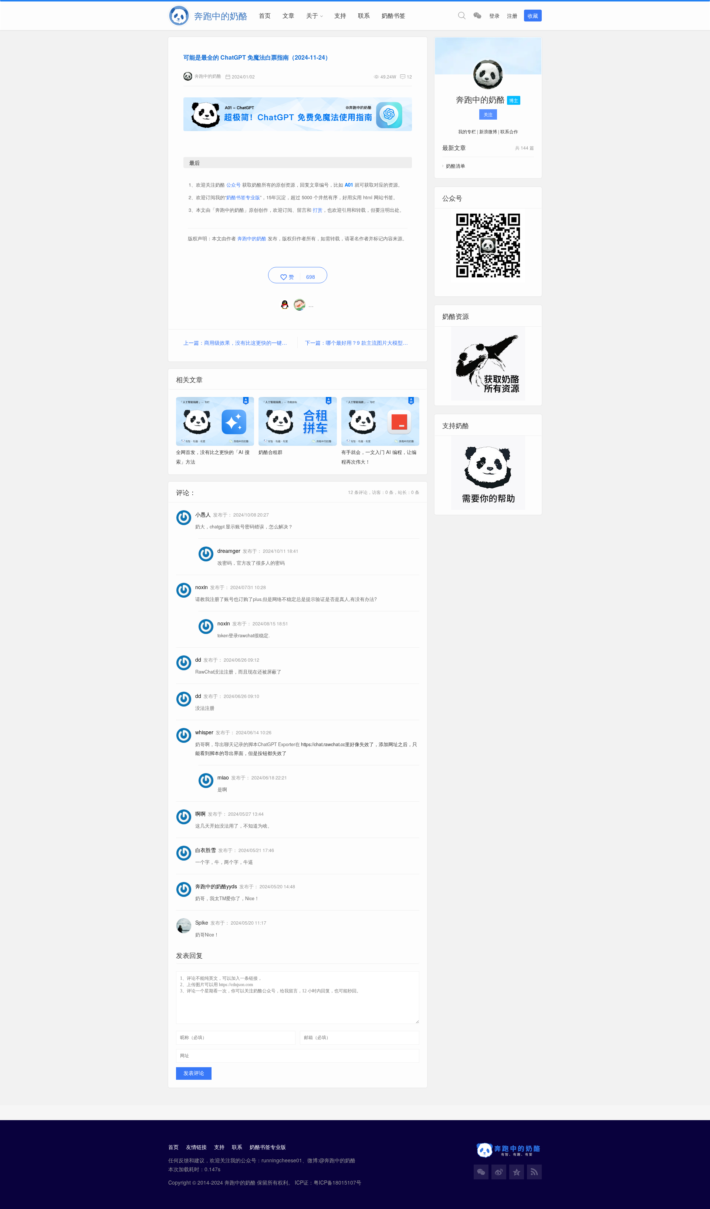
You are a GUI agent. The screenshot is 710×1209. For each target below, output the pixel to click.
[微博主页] (498, 1172)
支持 (340, 15)
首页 (265, 15)
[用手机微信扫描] (477, 15)
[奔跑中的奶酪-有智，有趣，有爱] (181, 15)
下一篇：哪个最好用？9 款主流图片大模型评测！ (358, 342)
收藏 (533, 15)
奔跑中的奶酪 (208, 76)
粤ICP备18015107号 (337, 1182)
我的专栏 (467, 131)
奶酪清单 (455, 165)
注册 (512, 15)
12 (409, 76)
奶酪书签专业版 (243, 197)
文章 (288, 15)
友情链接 (196, 1146)
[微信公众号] (481, 1172)
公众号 (233, 184)
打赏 (317, 209)
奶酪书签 (393, 15)
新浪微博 (488, 131)
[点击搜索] (461, 15)
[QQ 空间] (516, 1172)
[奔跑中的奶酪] (488, 75)
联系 (364, 15)
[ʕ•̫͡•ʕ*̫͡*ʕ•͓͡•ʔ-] (301, 305)
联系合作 (509, 131)
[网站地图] (534, 1172)
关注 (488, 114)
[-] (286, 305)
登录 (494, 15)
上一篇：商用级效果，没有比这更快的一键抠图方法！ (240, 342)
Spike (201, 922)
